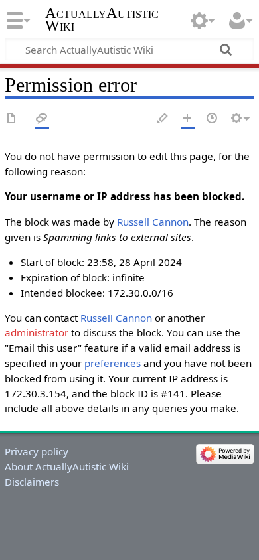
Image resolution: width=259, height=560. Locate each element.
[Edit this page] (163, 119)
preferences (112, 363)
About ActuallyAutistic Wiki (67, 466)
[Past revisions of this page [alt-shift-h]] (212, 119)
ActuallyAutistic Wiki (102, 19)
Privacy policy (36, 451)
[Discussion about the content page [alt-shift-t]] (42, 119)
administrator (36, 332)
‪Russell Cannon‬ (153, 221)
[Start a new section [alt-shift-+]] (188, 119)
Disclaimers (32, 481)
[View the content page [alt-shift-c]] (12, 119)
